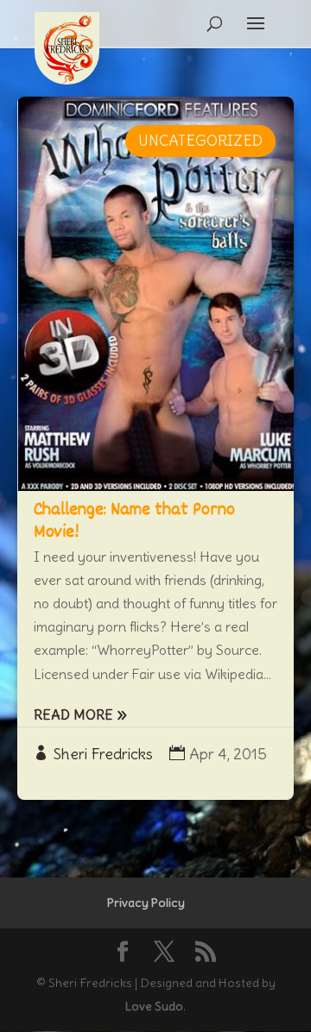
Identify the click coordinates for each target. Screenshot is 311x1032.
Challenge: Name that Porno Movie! (134, 521)
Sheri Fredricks (103, 754)
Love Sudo (154, 1006)
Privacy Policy (146, 902)
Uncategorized (200, 140)
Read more (73, 714)
